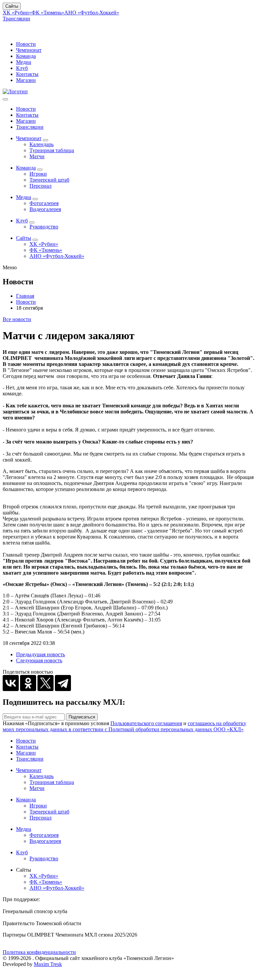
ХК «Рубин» (17, 12)
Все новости (17, 319)
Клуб (22, 68)
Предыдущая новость (40, 654)
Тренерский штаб (49, 180)
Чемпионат (28, 50)
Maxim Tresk (48, 964)
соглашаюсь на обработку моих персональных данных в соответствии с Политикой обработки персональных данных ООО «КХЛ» (124, 726)
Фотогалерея (44, 203)
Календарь (41, 144)
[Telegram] (63, 683)
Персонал (40, 186)
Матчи (37, 156)
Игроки (38, 174)
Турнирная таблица (51, 150)
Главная (25, 296)
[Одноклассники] (28, 683)
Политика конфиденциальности (39, 952)
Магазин (26, 80)
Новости (26, 44)
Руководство (43, 226)
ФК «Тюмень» (47, 12)
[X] (45, 683)
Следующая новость (39, 660)
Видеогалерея (45, 209)
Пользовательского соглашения (146, 723)
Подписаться (82, 716)
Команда (26, 56)
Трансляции (16, 18)
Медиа (23, 62)
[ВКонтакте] (11, 683)
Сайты (11, 6)
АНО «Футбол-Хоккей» (91, 12)
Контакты (27, 74)
